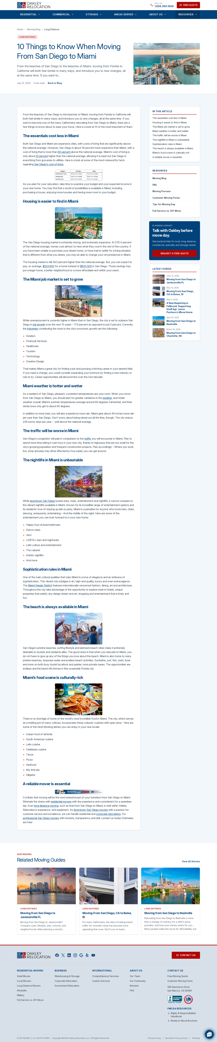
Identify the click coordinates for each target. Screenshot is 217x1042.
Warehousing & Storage (67, 976)
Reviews (134, 985)
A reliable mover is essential (167, 157)
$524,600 (48, 266)
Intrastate (22, 990)
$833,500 (86, 266)
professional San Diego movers (41, 818)
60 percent (64, 152)
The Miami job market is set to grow (171, 126)
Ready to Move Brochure (184, 1020)
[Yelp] (87, 955)
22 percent (42, 156)
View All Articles (191, 861)
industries (32, 328)
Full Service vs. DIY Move (167, 210)
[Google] (81, 955)
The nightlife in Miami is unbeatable (171, 139)
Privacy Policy (154, 1038)
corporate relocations (108, 814)
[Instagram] (75, 955)
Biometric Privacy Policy (176, 1038)
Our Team (135, 976)
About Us (156, 14)
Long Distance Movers (29, 985)
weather (107, 398)
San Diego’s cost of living (48, 164)
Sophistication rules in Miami (167, 144)
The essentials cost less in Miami (169, 118)
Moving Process (162, 191)
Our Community (138, 981)
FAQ (155, 184)
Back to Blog (55, 83)
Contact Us (188, 955)
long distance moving (46, 805)
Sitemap (196, 1038)
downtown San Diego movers (91, 809)
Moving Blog (33, 29)
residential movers (61, 801)
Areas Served (123, 14)
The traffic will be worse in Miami (170, 135)
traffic (87, 438)
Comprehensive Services (105, 976)
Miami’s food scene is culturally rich (171, 152)
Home (20, 29)
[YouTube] (93, 955)
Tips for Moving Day (164, 204)
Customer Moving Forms (166, 197)
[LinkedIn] (69, 955)
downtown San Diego (42, 500)
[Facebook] (57, 955)
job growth (39, 324)
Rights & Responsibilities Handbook (183, 1015)
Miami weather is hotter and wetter (171, 131)
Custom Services (101, 981)
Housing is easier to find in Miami (170, 122)
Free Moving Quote (177, 976)
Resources (185, 14)
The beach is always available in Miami (173, 148)
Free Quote (190, 5)
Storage (92, 14)
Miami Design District (40, 585)
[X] (63, 955)
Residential (28, 14)
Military (20, 995)
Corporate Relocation (66, 981)
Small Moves (23, 976)
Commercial (61, 14)
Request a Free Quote (175, 253)
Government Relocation (67, 985)
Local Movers (24, 981)
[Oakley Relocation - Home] (33, 5)
